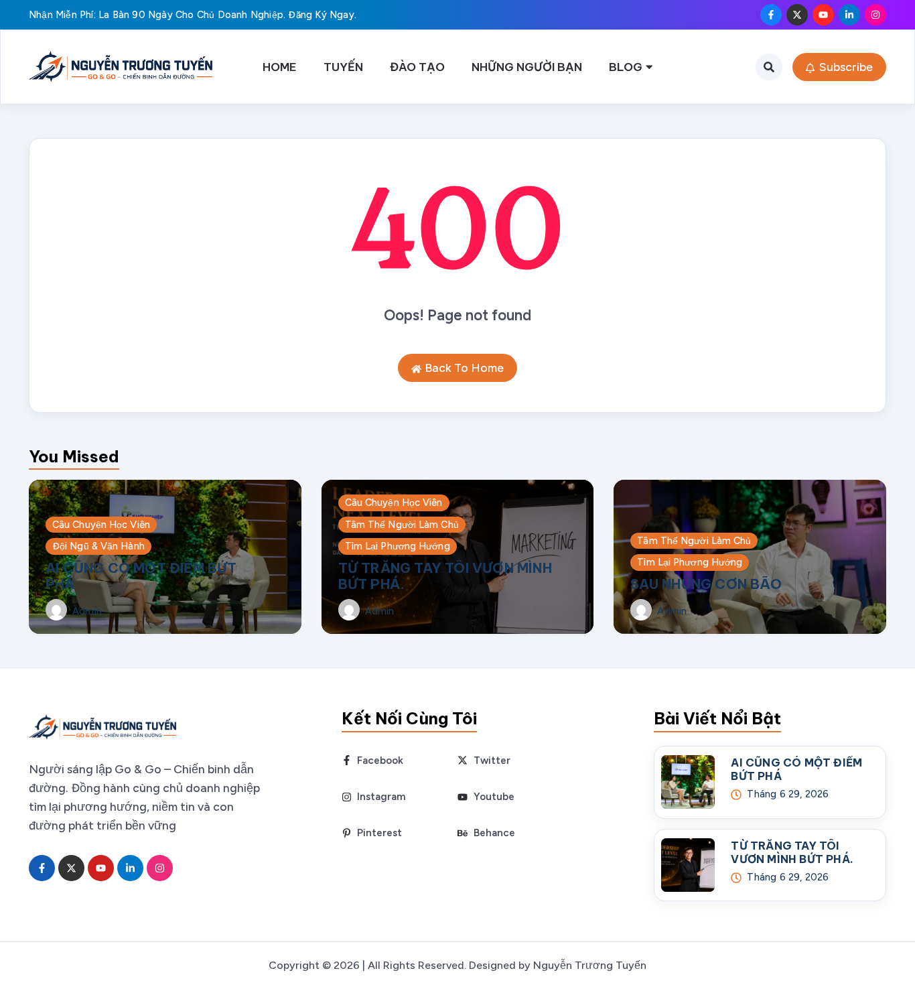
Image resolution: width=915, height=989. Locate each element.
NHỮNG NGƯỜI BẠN (527, 67)
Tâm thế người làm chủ (402, 525)
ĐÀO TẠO (417, 67)
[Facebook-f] (771, 14)
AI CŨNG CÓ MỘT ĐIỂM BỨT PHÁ (141, 575)
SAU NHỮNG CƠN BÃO (705, 584)
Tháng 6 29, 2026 (788, 794)
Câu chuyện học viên (101, 525)
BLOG (625, 67)
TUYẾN (343, 67)
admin (87, 611)
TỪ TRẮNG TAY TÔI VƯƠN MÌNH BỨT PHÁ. (445, 575)
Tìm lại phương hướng (397, 546)
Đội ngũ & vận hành (98, 546)
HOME (280, 67)
